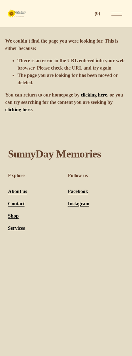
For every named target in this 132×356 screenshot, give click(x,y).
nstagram (79, 203)
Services (16, 228)
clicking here (94, 94)
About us (17, 191)
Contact (16, 203)
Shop (13, 215)
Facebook (78, 191)
